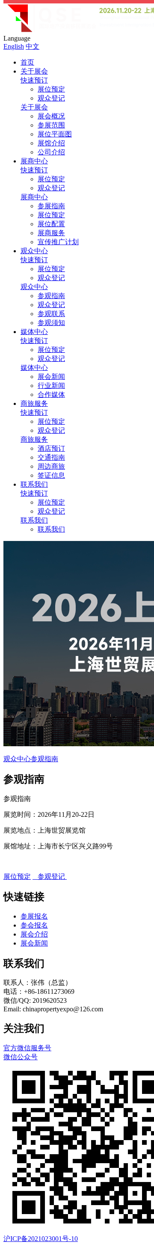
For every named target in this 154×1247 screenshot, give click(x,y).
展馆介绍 (51, 143)
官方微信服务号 (27, 1052)
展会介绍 (34, 934)
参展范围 (51, 125)
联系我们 (34, 484)
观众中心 (34, 250)
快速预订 (34, 80)
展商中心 (34, 161)
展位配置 (51, 224)
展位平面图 (55, 134)
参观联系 (51, 313)
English (13, 46)
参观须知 (51, 322)
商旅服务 (34, 403)
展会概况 (51, 116)
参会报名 (34, 925)
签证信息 (51, 475)
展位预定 (51, 89)
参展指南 (51, 206)
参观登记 (50, 876)
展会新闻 (51, 376)
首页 (27, 62)
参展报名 (34, 916)
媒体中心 (34, 331)
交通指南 (51, 457)
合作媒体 (51, 394)
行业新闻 (51, 385)
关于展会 (34, 71)
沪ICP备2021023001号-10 (40, 1238)
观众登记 (51, 98)
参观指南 (51, 295)
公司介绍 (51, 152)
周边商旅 (51, 466)
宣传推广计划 (58, 241)
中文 (32, 46)
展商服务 (51, 232)
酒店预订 (51, 448)
